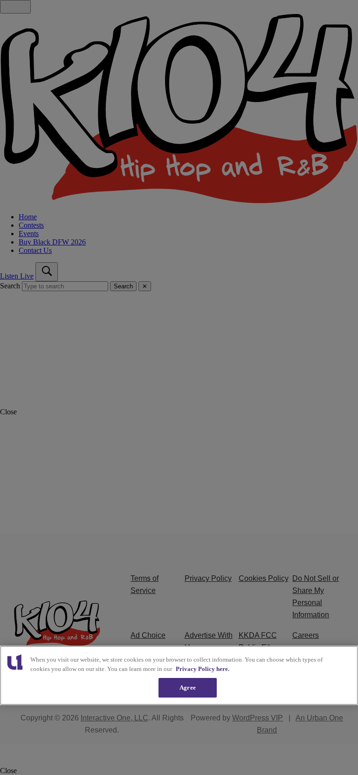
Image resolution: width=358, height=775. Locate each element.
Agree (187, 687)
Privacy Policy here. (202, 668)
